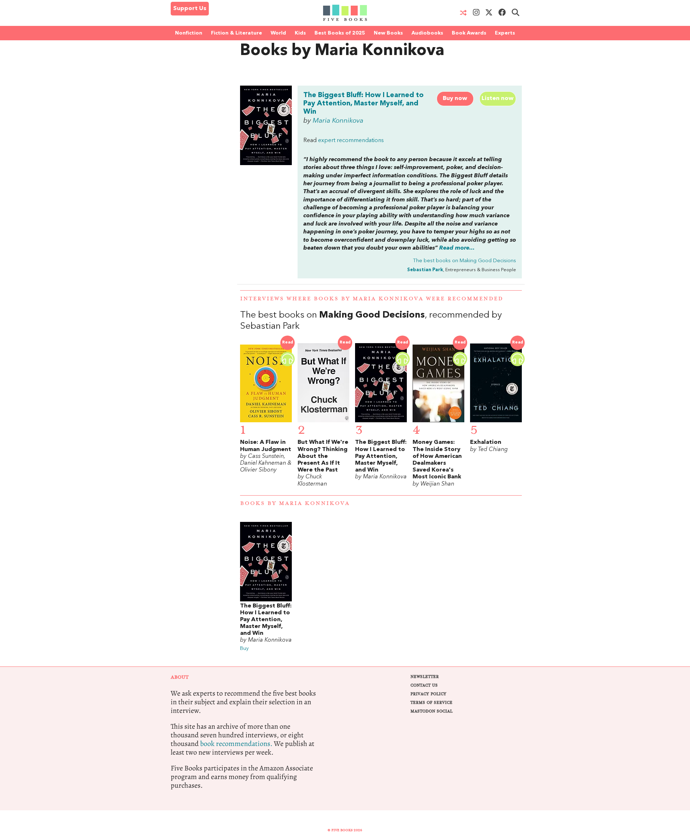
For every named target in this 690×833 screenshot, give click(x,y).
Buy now (455, 98)
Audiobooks (427, 33)
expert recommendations (351, 141)
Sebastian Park (425, 270)
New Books (388, 33)
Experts (505, 33)
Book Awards (469, 33)
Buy (244, 648)
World (278, 33)
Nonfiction (188, 33)
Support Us (189, 9)
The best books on (464, 261)
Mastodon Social (431, 711)
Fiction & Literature (236, 33)
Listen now (498, 98)
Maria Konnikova (338, 120)
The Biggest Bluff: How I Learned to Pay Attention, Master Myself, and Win (363, 103)
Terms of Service (431, 702)
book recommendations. (236, 743)
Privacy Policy (428, 694)
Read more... (457, 248)
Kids (300, 33)
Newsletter (424, 676)
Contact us (424, 685)
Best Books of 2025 (339, 33)
